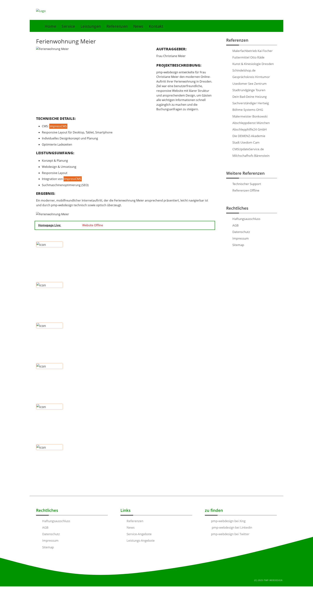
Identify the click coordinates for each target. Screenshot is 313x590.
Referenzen (117, 26)
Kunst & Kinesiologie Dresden (253, 64)
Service (68, 26)
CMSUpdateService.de (248, 149)
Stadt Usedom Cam (246, 142)
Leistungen (91, 26)
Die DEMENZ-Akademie (248, 136)
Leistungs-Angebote (141, 540)
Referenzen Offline (245, 190)
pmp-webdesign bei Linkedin (231, 527)
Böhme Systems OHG (247, 110)
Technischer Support (246, 184)
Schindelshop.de (244, 70)
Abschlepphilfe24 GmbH (249, 129)
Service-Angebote (139, 534)
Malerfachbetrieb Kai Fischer (252, 51)
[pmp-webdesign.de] (41, 11)
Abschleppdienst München (251, 123)
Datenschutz (241, 232)
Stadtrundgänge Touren (248, 90)
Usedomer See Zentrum (249, 83)
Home (50, 26)
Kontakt (156, 26)
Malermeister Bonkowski (250, 116)
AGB (235, 225)
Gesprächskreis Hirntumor (251, 77)
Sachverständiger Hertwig (250, 103)
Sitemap (238, 245)
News (138, 26)
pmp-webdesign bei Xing (228, 521)
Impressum (240, 238)
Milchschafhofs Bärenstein (251, 156)
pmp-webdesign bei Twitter (230, 534)
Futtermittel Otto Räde (248, 57)
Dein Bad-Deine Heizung (249, 97)
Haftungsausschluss (246, 219)
